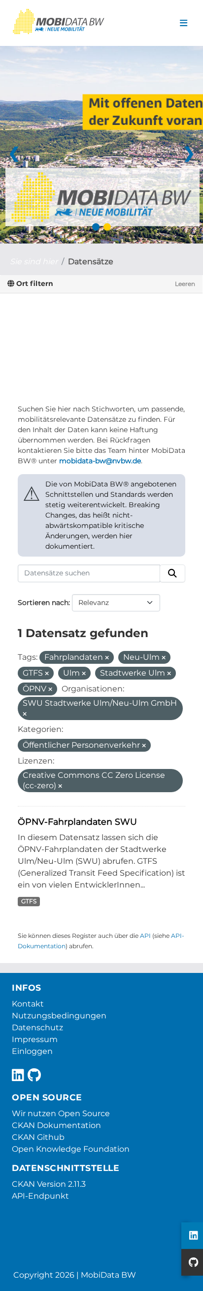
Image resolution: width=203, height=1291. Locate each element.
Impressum (35, 1039)
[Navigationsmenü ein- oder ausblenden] (183, 23)
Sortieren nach (43, 602)
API (145, 935)
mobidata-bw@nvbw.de (100, 460)
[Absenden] (172, 573)
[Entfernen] (107, 657)
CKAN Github (38, 1137)
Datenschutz (37, 1027)
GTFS (28, 901)
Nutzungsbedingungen (59, 1015)
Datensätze (90, 261)
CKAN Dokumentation (56, 1125)
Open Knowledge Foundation (71, 1149)
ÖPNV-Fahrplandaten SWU (77, 821)
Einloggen (32, 1051)
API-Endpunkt (40, 1196)
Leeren (185, 283)
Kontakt (28, 1004)
